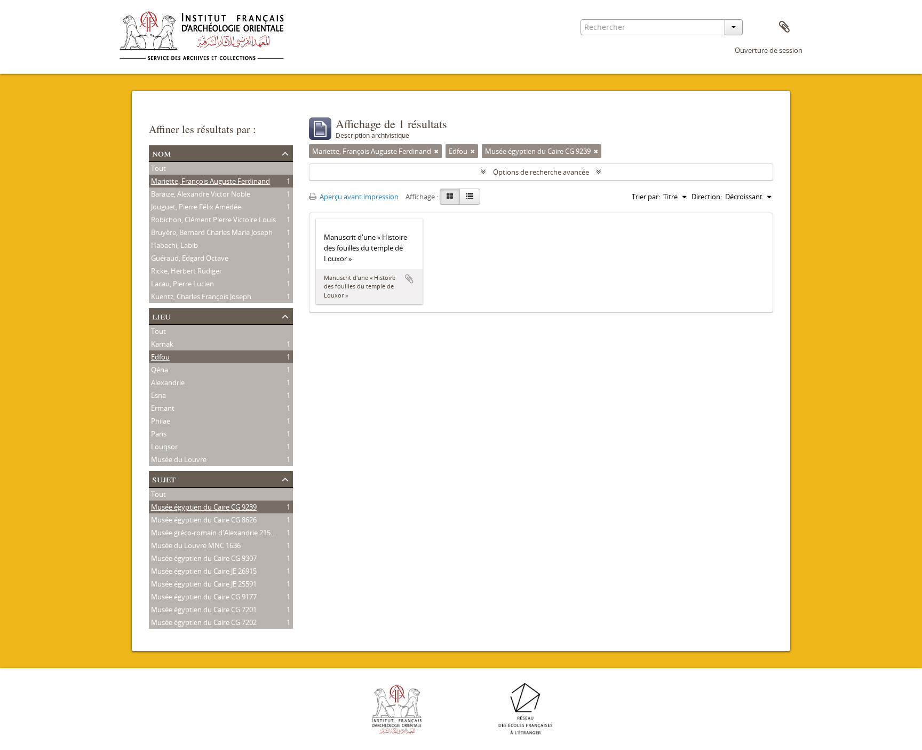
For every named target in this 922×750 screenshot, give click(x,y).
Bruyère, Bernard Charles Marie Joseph (212, 232)
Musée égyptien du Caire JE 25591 (204, 584)
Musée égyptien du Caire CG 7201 (204, 609)
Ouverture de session (768, 50)
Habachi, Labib (174, 245)
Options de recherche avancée (541, 172)
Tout (158, 168)
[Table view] (469, 197)
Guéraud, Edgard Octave (189, 258)
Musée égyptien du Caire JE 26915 (204, 571)
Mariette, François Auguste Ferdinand (210, 181)
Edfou (160, 357)
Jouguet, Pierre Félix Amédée (196, 207)
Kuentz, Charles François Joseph (201, 296)
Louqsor (164, 446)
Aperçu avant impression (358, 196)
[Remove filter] (436, 151)
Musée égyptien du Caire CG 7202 (204, 622)
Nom (161, 152)
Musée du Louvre (178, 459)
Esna (158, 395)
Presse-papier (784, 27)
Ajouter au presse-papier (409, 279)
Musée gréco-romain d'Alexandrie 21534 (214, 532)
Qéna (159, 369)
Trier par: (646, 196)
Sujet (164, 478)
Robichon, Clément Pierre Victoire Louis (213, 219)
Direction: (706, 196)
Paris (158, 434)
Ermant (162, 408)
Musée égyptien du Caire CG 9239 (204, 507)
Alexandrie (168, 382)
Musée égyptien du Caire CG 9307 (204, 558)
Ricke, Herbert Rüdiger (186, 271)
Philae (160, 421)
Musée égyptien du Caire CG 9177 (204, 596)
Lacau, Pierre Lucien (182, 283)
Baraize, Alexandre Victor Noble (200, 194)
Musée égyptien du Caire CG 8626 (204, 520)
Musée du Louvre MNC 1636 (196, 545)
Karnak (162, 344)
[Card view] (450, 197)
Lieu (161, 315)
